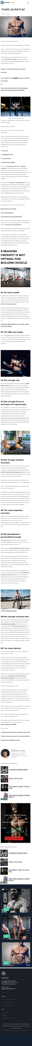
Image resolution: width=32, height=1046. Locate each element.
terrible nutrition (9, 193)
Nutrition (4, 992)
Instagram (4, 1015)
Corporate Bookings (7, 1005)
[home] (7, 2)
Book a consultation (7, 1018)
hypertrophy (10, 335)
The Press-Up (24, 496)
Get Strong (4, 989)
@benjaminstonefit (18, 118)
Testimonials (5, 1012)
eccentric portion (5, 522)
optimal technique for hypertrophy (9, 418)
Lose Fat (3, 986)
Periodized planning (5, 540)
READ (6, 909)
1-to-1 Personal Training (8, 1002)
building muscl (17, 61)
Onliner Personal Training (9, 999)
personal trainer (15, 754)
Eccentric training (22, 418)
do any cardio (11, 318)
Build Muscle (5, 984)
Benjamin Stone (6, 981)
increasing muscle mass (14, 310)
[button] (28, 3)
